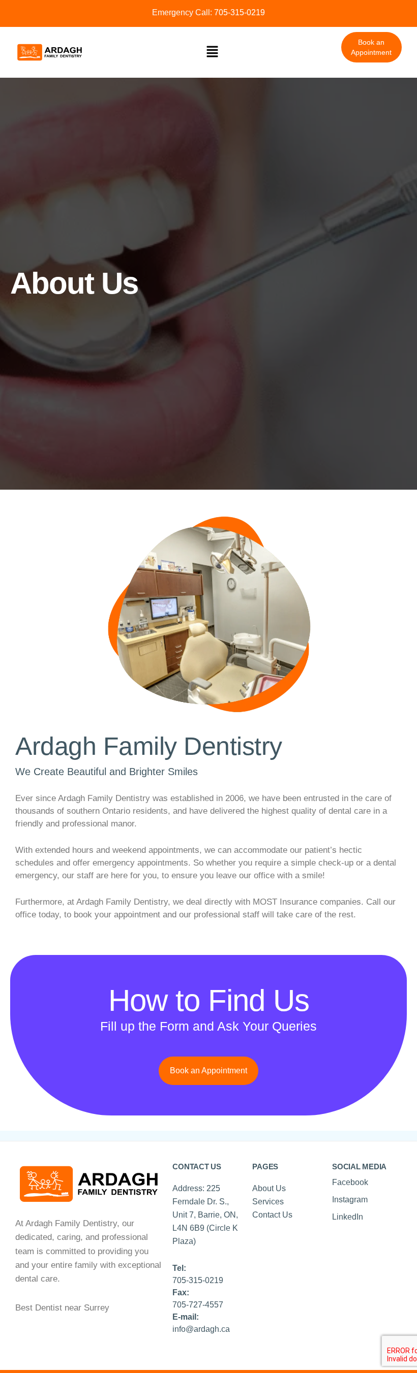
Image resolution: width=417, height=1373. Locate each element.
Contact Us (272, 1214)
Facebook (350, 1182)
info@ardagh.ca (201, 1329)
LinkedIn (347, 1216)
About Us (269, 1188)
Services (268, 1201)
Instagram (350, 1199)
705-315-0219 (238, 12)
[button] (212, 52)
